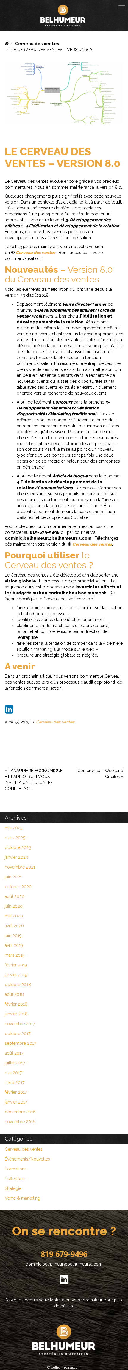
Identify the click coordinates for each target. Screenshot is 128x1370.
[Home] (7, 43)
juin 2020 (14, 906)
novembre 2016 (20, 1121)
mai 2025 (13, 828)
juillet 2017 (15, 1063)
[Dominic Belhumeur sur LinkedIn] (64, 1282)
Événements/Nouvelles (27, 1159)
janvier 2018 (16, 1014)
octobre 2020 (18, 886)
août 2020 (14, 896)
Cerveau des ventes (37, 43)
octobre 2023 (18, 847)
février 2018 (16, 1004)
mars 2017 (14, 1082)
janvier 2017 (16, 1102)
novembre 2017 (20, 1023)
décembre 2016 (20, 1111)
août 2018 (14, 994)
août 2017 (14, 1053)
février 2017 (16, 1092)
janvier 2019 (16, 974)
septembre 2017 (20, 1043)
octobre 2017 (17, 1033)
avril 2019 (14, 945)
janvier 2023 (16, 857)
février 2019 (16, 965)
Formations (15, 1168)
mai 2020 (14, 916)
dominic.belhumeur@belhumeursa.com (64, 1264)
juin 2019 (13, 935)
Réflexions (15, 1178)
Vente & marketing (22, 1198)
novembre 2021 (20, 867)
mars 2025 (15, 837)
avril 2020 (14, 925)
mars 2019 (15, 955)
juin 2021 (13, 876)
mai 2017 (13, 1072)
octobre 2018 (18, 984)
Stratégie (13, 1188)
